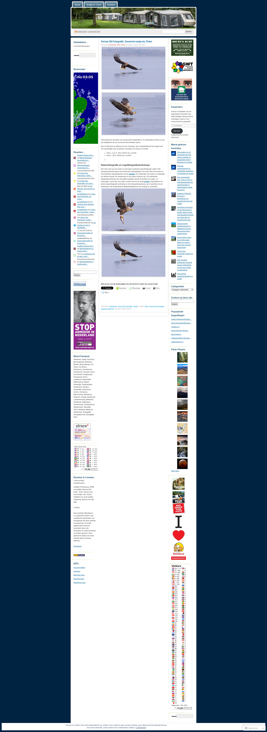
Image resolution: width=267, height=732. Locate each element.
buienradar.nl (176, 334)
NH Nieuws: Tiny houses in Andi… (86, 188)
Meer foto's (175, 471)
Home (77, 5)
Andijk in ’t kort (93, 5)
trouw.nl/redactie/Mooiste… (181, 323)
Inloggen (77, 571)
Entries (82, 32)
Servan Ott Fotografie (125, 306)
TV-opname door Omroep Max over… (85, 204)
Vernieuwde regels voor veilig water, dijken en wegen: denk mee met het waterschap (184, 243)
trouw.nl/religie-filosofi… (180, 331)
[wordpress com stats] (80, 285)
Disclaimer (78, 546)
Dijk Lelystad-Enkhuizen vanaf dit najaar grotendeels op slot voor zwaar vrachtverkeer (184, 265)
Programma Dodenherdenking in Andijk (185, 276)
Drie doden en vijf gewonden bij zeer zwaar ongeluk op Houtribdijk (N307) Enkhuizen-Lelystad (184, 157)
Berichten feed (79, 575)
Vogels (135, 306)
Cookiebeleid (141, 728)
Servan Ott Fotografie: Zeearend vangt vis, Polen (126, 41)
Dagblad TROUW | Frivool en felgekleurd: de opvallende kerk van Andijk (184, 199)
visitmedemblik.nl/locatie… (181, 338)
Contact (111, 5)
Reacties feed (79, 579)
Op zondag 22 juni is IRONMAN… (86, 225)
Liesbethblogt (82, 194)
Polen (147, 306)
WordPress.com (80, 583)
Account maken (79, 568)
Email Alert (176, 107)
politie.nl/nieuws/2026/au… (181, 319)
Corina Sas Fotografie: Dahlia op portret (185, 253)
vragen (146, 182)
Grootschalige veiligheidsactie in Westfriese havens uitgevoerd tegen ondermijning (184, 229)
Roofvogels (113, 306)
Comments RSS (94, 32)
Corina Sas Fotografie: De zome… (86, 196)
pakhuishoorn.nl (177, 342)
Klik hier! (177, 131)
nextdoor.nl (175, 327)
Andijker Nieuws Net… (85, 155)
